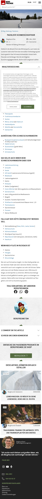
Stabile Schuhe (10, 144)
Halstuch (20, 122)
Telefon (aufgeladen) (12, 186)
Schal (12, 122)
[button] (40, 2)
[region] (21, 90)
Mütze (7, 122)
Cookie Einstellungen (9, 494)
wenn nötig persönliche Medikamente (17, 194)
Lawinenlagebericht (11, 178)
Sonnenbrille (18, 127)
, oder (14, 122)
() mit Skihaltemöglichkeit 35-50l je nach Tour (23, 141)
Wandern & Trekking (12, 44)
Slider (4, 407)
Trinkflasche (9, 202)
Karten (7, 181)
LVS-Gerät (8, 173)
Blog (3, 31)
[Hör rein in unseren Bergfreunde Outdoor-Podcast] (11, 468)
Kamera (7, 250)
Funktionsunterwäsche (12, 116)
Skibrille (7, 127)
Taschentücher (10, 255)
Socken (7, 119)
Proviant (7, 210)
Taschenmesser (10, 208)
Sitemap (4, 492)
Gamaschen (9, 130)
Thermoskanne (10, 205)
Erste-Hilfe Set (9, 189)
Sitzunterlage (9, 258)
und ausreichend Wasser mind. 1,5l (20, 202)
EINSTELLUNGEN (13, 106)
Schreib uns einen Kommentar (14, 335)
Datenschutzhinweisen (12, 101)
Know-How (6, 373)
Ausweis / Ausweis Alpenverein (15, 200)
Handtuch (8, 239)
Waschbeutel (9, 237)
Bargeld (7, 197)
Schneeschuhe (10, 152)
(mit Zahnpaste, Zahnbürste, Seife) (21, 237)
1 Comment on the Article (12, 330)
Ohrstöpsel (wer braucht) (13, 234)
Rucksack (8, 140)
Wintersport (21, 44)
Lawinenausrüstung (11, 165)
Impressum (5, 489)
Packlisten (15, 31)
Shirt (22, 226)
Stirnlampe (8, 149)
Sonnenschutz (10, 192)
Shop (34, 2)
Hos (18, 226)
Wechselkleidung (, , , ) (20, 226)
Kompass (8, 184)
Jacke (27, 226)
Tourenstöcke (9, 147)
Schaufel (8, 168)
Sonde (7, 170)
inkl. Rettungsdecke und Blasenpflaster (23, 189)
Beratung (8, 31)
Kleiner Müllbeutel (11, 213)
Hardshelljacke (10, 124)
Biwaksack (8, 176)
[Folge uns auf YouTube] (7, 468)
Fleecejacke (9, 114)
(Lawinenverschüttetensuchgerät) (20, 173)
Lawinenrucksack (18, 140)
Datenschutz (6, 491)
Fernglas (7, 253)
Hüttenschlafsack (11, 232)
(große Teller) (14, 147)
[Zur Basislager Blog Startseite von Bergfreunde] (7, 2)
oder (13, 127)
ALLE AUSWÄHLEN (28, 106)
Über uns (5, 487)
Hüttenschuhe (10, 229)
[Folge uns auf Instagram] (3, 468)
